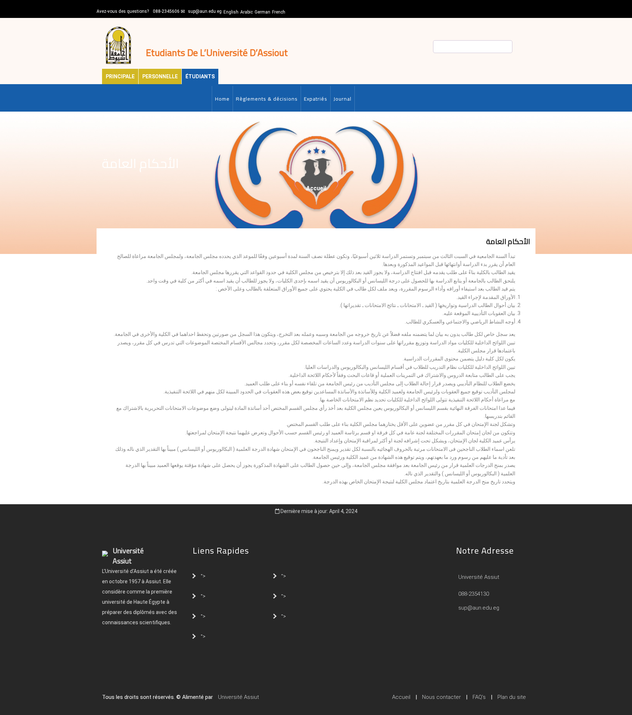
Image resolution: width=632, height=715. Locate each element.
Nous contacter (441, 697)
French (278, 12)
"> (203, 575)
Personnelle (160, 76)
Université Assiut (478, 577)
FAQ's (479, 697)
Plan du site (511, 697)
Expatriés (315, 99)
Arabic (246, 12)
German (262, 12)
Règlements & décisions (267, 99)
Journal (342, 99)
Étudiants (200, 76)
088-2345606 (166, 11)
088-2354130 (473, 594)
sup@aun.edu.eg (205, 11)
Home (222, 99)
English (230, 12)
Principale (120, 76)
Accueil (316, 188)
